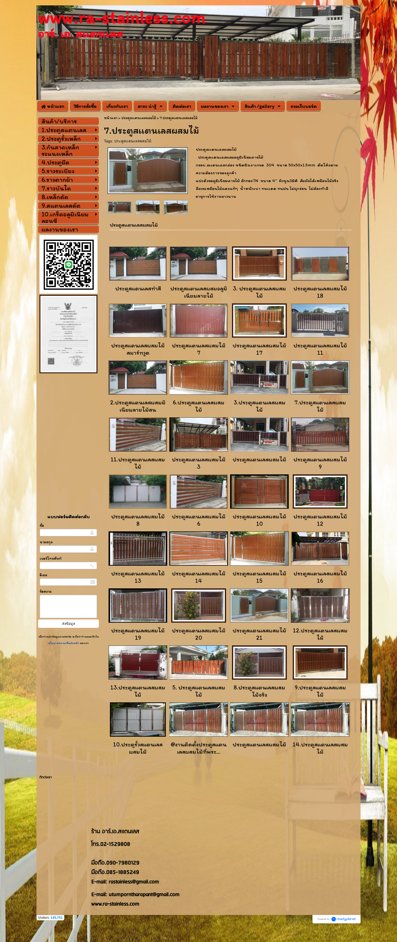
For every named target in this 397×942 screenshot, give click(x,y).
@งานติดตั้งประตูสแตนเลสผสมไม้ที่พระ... (199, 748)
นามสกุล (46, 542)
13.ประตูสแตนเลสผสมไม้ (137, 691)
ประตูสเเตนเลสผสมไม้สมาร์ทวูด (138, 349)
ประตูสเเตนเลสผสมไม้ (132, 141)
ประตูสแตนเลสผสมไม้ (259, 459)
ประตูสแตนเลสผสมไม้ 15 (259, 577)
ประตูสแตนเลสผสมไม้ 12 (320, 520)
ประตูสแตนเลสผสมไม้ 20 (199, 634)
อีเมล (43, 575)
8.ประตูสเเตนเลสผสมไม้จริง (259, 691)
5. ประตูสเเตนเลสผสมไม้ (198, 691)
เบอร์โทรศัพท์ (51, 558)
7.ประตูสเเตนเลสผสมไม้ (320, 406)
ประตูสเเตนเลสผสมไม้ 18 (320, 292)
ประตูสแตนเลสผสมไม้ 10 (259, 520)
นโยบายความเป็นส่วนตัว (64, 643)
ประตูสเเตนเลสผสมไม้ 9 (320, 463)
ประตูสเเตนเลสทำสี (138, 288)
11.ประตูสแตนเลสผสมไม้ (138, 463)
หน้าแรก (110, 118)
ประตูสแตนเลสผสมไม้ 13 (138, 577)
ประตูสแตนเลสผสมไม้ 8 (138, 520)
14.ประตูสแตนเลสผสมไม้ (320, 748)
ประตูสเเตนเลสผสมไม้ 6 (199, 520)
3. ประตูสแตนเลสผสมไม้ (259, 292)
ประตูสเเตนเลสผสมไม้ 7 (199, 349)
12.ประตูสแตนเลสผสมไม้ (320, 634)
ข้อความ (46, 591)
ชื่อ (42, 525)
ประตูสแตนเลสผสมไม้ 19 (138, 634)
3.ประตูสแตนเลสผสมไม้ (259, 406)
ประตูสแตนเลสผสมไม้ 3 (199, 463)
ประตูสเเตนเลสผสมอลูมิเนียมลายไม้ (198, 292)
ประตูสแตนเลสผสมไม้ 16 (320, 577)
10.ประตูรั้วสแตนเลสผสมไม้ (138, 748)
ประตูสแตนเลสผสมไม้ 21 (259, 634)
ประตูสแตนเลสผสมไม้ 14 (199, 577)
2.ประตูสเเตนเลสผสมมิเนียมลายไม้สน (138, 406)
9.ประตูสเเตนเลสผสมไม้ (320, 691)
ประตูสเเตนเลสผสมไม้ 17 (259, 349)
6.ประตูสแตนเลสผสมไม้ (198, 406)
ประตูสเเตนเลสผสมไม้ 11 (320, 349)
